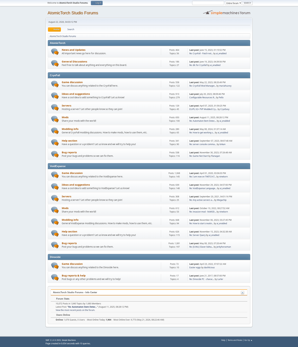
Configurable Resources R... (202, 97)
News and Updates (73, 49)
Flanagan (215, 155)
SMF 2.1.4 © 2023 (53, 340)
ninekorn (223, 176)
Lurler (220, 279)
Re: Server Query (197, 235)
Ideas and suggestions (76, 93)
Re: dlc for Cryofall (198, 65)
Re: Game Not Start (198, 155)
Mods (65, 117)
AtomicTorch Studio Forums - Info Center (75, 292)
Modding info (70, 129)
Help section (69, 140)
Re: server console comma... (202, 144)
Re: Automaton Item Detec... (202, 120)
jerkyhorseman (223, 246)
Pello (221, 97)
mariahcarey (225, 85)
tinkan (222, 144)
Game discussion (72, 82)
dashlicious (209, 267)
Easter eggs (195, 267)
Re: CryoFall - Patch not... (201, 53)
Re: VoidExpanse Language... (203, 188)
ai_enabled (221, 53)
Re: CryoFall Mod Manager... (202, 85)
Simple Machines (69, 340)
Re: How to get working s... (201, 132)
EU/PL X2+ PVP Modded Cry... (203, 109)
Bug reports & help (74, 275)
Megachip (221, 200)
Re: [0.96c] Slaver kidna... (201, 246)
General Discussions (74, 61)
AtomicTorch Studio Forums (73, 12)
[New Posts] (55, 52)
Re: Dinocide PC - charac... (201, 279)
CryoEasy (224, 109)
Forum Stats (62, 298)
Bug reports (69, 152)
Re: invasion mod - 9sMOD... (202, 211)
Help (223, 340)
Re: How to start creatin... (201, 223)
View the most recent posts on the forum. (75, 310)
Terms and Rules (235, 340)
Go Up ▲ (248, 340)
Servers (66, 105)
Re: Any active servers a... (201, 200)
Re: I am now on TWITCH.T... (202, 176)
